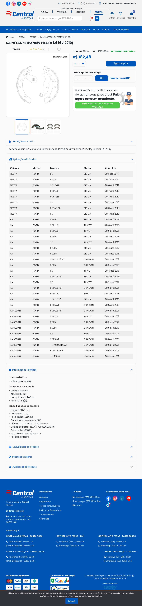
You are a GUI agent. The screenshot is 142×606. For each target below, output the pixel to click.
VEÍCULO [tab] (62, 12)
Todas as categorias (19, 29)
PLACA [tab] (44, 12)
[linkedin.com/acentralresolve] (19, 3)
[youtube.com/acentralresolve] (24, 3)
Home (11, 37)
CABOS (106, 29)
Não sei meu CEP (120, 78)
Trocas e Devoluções (49, 505)
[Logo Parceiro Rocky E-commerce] (110, 587)
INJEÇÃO (85, 29)
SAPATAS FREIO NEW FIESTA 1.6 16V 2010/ (56, 37)
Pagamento (45, 501)
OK (101, 78)
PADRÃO (22, 37)
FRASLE (33, 37)
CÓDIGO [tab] (81, 12)
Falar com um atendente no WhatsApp (97, 105)
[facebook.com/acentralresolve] (8, 3)
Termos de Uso (46, 514)
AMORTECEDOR (70, 29)
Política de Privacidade (50, 510)
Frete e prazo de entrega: (88, 72)
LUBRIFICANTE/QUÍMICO (47, 29)
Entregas (43, 497)
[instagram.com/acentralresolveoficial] (14, 3)
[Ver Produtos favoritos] (120, 14)
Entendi (71, 601)
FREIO (96, 29)
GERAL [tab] (98, 11)
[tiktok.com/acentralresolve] (30, 3)
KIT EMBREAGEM (121, 29)
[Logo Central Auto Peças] (20, 15)
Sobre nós (44, 518)
